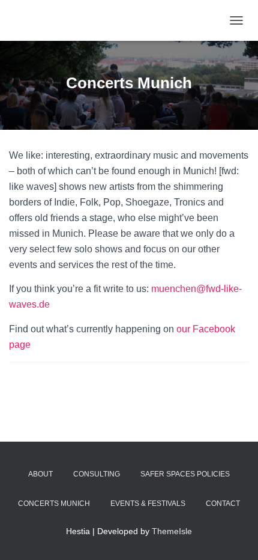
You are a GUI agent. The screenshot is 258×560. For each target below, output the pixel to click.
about (40, 474)
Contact (223, 503)
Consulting (96, 474)
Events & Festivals (147, 503)
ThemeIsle (172, 531)
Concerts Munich (54, 503)
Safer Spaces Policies (185, 474)
